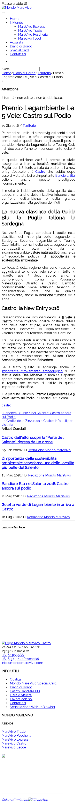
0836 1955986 (13, 655)
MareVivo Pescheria (33, 34)
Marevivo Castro (14, 743)
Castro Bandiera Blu (25, 691)
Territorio (44, 73)
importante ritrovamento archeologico (32, 371)
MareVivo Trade (30, 31)
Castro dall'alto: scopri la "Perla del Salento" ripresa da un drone (32, 439)
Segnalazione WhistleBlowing (32, 707)
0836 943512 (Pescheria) (20, 659)
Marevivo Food (29, 38)
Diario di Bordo (21, 46)
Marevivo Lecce (14, 747)
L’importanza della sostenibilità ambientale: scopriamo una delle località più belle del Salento (38, 463)
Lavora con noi (21, 699)
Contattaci (18, 54)
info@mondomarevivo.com (22, 663)
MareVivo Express (31, 27)
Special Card (19, 50)
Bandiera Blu (65, 176)
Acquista (16, 42)
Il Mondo (16, 23)
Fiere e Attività (21, 695)
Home (14, 19)
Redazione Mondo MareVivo (49, 450)
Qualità (15, 679)
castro (6, 405)
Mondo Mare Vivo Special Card (33, 683)
